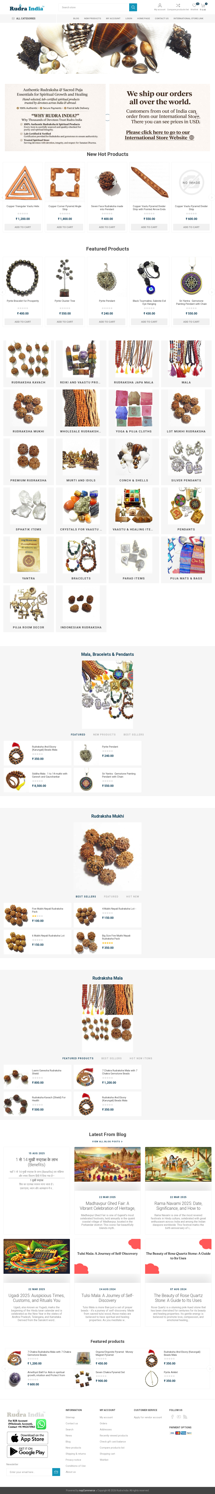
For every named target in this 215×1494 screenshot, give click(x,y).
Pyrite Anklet (149, 300)
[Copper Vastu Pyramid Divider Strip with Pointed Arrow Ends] (23, 182)
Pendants (186, 529)
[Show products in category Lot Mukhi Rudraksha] (186, 407)
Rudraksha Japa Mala (134, 382)
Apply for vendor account (148, 1417)
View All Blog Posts (106, 1141)
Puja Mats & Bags (186, 578)
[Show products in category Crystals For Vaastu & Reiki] (81, 505)
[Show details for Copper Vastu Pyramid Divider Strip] (65, 182)
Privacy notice (73, 1459)
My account (159, 9)
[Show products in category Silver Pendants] (186, 456)
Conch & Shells (133, 480)
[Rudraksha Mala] (107, 1018)
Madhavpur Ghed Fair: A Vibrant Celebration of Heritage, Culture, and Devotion (107, 1206)
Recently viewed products (114, 1435)
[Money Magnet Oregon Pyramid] (23, 277)
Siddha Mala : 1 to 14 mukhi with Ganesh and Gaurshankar (49, 775)
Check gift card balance (113, 1441)
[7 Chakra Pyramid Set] (65, 277)
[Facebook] (172, 1416)
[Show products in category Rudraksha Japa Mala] (134, 358)
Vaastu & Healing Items (134, 529)
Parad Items (134, 578)
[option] (107, 48)
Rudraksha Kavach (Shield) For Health (49, 1099)
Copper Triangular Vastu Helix (149, 206)
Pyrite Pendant (110, 746)
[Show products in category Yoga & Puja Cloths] (134, 407)
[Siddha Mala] (16, 780)
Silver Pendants (186, 480)
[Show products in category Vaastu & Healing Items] (134, 505)
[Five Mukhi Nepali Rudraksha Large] (86, 942)
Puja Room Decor (28, 627)
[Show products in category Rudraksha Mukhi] (28, 407)
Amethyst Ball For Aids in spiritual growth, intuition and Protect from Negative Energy (46, 1375)
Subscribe (56, 1472)
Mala (186, 382)
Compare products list (178, 9)
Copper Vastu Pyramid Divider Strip (65, 208)
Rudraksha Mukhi (28, 431)
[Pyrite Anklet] (149, 277)
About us (71, 1471)
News (69, 1435)
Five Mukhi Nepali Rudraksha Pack (47, 910)
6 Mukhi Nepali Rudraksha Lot (48, 935)
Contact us (72, 1423)
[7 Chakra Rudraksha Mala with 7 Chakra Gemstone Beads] (86, 1077)
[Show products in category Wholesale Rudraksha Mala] (81, 407)
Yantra (28, 578)
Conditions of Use (76, 1465)
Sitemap (70, 1417)
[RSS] (185, 1416)
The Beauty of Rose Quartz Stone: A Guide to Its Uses (178, 1298)
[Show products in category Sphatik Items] (28, 505)
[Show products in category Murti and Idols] (81, 456)
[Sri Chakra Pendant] (191, 277)
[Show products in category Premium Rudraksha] (28, 456)
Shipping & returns (76, 1453)
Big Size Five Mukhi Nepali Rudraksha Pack (116, 937)
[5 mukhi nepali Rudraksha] (16, 915)
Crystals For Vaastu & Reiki (82, 529)
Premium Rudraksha (28, 480)
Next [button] (210, 1368)
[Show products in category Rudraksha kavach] (28, 358)
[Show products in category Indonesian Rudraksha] (81, 603)
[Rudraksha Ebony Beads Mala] (107, 277)
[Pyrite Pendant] (86, 753)
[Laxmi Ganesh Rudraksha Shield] (16, 1077)
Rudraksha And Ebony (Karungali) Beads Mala (107, 302)
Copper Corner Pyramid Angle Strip (191, 208)
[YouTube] (179, 1416)
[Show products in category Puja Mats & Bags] (186, 554)
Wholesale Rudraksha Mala (82, 431)
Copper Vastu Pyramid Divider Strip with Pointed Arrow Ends (22, 208)
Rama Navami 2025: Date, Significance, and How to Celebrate (178, 1206)
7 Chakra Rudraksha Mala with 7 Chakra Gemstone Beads (119, 1072)
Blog (68, 1441)
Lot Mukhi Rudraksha (186, 431)
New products (73, 1447)
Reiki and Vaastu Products (82, 382)
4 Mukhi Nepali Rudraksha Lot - (119, 908)
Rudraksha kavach (29, 382)
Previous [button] (5, 1368)
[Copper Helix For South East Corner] (149, 182)
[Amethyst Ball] (15, 1379)
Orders (103, 1423)
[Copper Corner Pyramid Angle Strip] (191, 182)
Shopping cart (107, 1453)
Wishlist (104, 1459)
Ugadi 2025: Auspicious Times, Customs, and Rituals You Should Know (37, 1298)
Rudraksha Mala (107, 978)
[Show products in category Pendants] (186, 505)
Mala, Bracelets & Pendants (107, 654)
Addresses (106, 1429)
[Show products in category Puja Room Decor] (28, 603)
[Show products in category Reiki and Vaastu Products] (81, 358)
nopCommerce (87, 1490)
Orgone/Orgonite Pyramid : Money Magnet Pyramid (22, 302)
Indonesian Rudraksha (81, 627)
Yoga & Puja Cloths (134, 431)
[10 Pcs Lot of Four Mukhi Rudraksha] (86, 915)
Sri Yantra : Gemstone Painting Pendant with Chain (191, 302)
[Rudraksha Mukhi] (107, 856)
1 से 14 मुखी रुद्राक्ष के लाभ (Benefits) (37, 1162)
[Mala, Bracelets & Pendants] (107, 695)
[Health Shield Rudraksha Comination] (16, 1104)
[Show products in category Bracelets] (81, 554)
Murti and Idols (81, 480)
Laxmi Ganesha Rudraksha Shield (46, 1072)
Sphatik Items (28, 529)
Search (133, 7)
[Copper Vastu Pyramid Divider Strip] (107, 182)
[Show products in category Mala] (186, 358)
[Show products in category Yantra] (28, 554)
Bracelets (81, 578)
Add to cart (23, 227)
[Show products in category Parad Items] (134, 554)
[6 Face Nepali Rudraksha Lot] (16, 942)
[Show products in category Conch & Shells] (134, 456)
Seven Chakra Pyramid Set (64, 300)
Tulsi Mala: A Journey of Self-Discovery (107, 1298)
